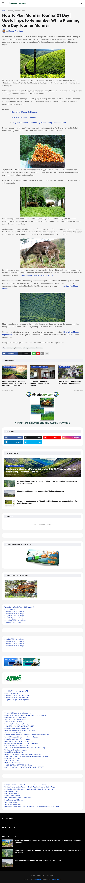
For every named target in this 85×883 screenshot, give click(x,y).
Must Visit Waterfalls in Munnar (24, 117)
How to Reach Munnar (12, 796)
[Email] (42, 353)
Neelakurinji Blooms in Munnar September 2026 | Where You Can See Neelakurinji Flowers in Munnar (48, 841)
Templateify (36, 879)
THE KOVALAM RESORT (13, 732)
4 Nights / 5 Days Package (14, 613)
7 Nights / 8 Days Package (14, 622)
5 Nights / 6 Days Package (14, 616)
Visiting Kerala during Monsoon (15, 750)
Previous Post (8, 391)
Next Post (78, 391)
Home (4, 11)
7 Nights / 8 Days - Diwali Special (16, 700)
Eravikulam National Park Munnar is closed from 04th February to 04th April (31, 806)
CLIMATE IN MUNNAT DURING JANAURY (19, 726)
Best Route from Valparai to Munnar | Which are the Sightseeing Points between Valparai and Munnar (47, 482)
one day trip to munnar (16, 11)
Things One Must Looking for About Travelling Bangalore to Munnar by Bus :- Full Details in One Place (47, 502)
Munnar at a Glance (11, 793)
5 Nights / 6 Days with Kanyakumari (17, 618)
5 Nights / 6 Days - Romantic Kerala (17, 697)
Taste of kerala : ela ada (13, 722)
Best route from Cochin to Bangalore (17, 724)
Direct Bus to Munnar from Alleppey (17, 739)
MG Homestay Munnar (12, 763)
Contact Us (50, 875)
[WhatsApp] (34, 353)
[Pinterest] (38, 353)
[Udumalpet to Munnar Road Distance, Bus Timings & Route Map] (9, 493)
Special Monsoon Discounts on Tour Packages (21, 737)
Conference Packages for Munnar (16, 728)
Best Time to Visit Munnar (13, 800)
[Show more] (47, 353)
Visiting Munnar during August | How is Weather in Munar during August (30, 787)
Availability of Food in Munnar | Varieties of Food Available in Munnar (28, 789)
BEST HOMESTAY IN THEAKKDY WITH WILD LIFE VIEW (24, 767)
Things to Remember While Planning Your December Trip (24, 748)
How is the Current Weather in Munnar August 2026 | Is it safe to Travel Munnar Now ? (14, 383)
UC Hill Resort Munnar (12, 761)
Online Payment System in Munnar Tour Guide (21, 743)
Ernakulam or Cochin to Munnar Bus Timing (19, 730)
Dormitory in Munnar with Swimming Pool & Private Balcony (39, 383)
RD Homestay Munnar (12, 758)
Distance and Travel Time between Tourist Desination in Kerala (26, 756)
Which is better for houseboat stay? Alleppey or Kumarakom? (26, 735)
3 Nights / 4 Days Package (14, 611)
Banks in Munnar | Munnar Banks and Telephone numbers (25, 785)
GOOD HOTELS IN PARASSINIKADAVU (18, 765)
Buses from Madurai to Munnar (15, 717)
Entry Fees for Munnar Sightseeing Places (19, 741)
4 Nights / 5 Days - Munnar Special (17, 695)
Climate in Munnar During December (17, 745)
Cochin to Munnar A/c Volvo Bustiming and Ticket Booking (25, 715)
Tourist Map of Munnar (12, 804)
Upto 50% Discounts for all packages (17, 713)
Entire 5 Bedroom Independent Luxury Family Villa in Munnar (69, 382)
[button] (3, 3)
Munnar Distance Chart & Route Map (17, 798)
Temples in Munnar (11, 802)
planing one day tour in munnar (32, 348)
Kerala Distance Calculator (13, 752)
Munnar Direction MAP (12, 791)
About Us (40, 875)
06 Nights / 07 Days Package (15, 620)
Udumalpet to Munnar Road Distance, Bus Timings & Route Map (40, 491)
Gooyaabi (57, 879)
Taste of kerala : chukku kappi (15, 719)
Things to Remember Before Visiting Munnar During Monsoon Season (39, 123)
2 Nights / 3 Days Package (14, 639)
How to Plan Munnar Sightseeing (24, 112)
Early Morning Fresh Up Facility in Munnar (37, 275)
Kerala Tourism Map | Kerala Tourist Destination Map (23, 754)
